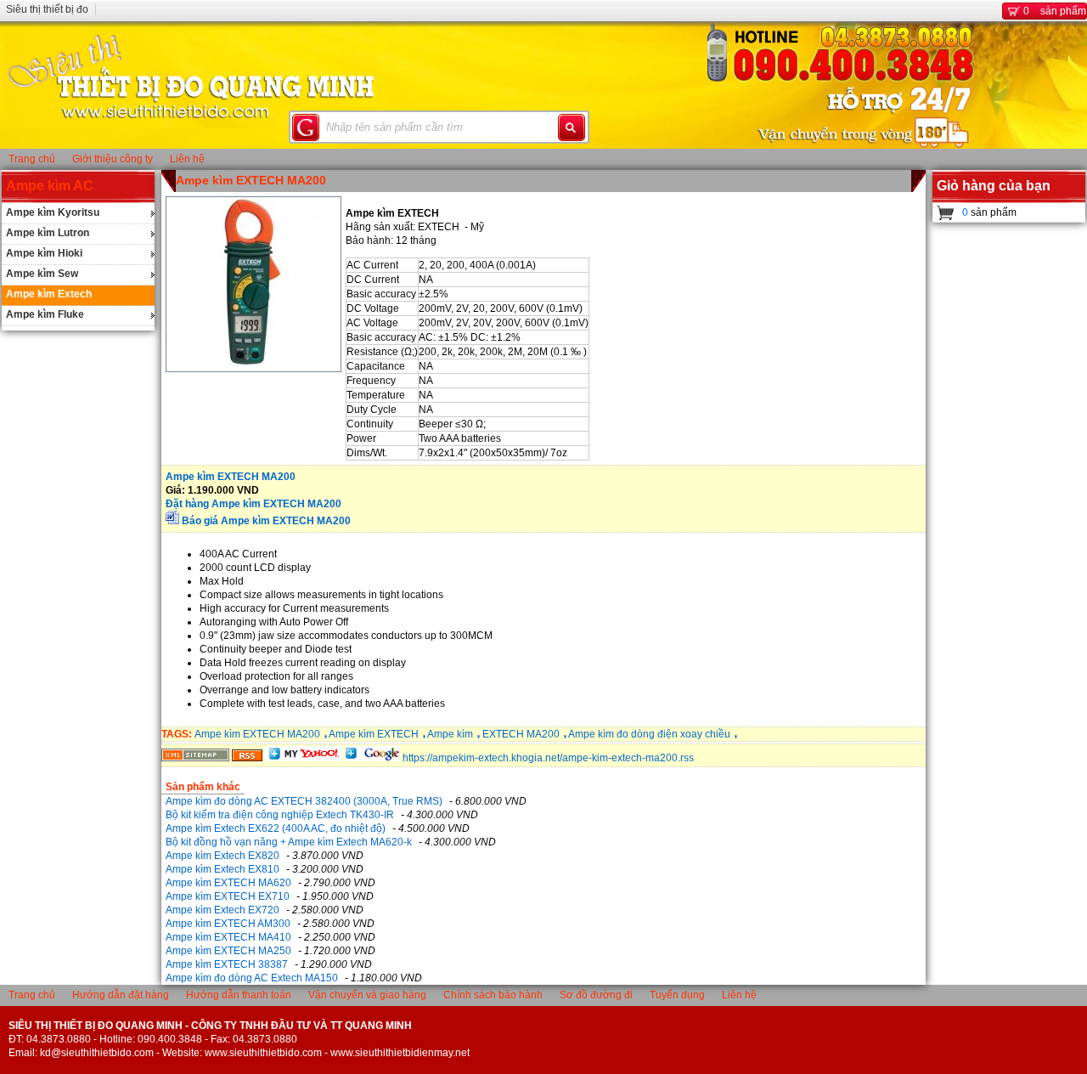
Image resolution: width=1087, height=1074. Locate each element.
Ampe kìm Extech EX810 (222, 869)
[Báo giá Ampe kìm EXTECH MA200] (172, 521)
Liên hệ (187, 159)
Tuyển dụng (677, 995)
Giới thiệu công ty (112, 159)
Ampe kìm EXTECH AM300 (228, 924)
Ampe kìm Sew (42, 274)
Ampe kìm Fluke (45, 314)
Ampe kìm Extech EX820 (222, 856)
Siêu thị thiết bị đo (47, 9)
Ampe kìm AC (49, 185)
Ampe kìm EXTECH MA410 (228, 937)
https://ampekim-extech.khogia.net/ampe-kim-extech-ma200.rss (548, 758)
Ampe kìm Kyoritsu (52, 212)
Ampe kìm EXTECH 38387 (227, 964)
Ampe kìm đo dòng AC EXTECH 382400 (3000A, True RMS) (304, 801)
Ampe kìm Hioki (44, 253)
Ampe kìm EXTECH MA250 (228, 951)
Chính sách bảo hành (493, 995)
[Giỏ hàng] (946, 212)
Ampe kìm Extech (49, 294)
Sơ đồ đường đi (596, 995)
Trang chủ (31, 159)
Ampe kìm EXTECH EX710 (228, 896)
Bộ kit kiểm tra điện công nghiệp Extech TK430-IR (280, 815)
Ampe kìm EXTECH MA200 (251, 180)
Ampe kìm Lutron (47, 233)
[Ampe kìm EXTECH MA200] (195, 758)
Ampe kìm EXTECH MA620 (228, 883)
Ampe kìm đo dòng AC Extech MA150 (252, 978)
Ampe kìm (450, 734)
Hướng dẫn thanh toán (238, 995)
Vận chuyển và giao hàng (367, 995)
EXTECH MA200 (521, 734)
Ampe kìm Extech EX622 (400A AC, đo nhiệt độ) (276, 828)
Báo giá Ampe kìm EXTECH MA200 (266, 521)
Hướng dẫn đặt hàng (120, 995)
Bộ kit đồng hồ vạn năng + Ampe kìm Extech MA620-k (289, 842)
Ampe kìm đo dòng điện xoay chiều (649, 734)
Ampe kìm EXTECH (374, 734)
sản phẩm (1054, 11)
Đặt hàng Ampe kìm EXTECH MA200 (253, 504)
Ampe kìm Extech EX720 (222, 910)
